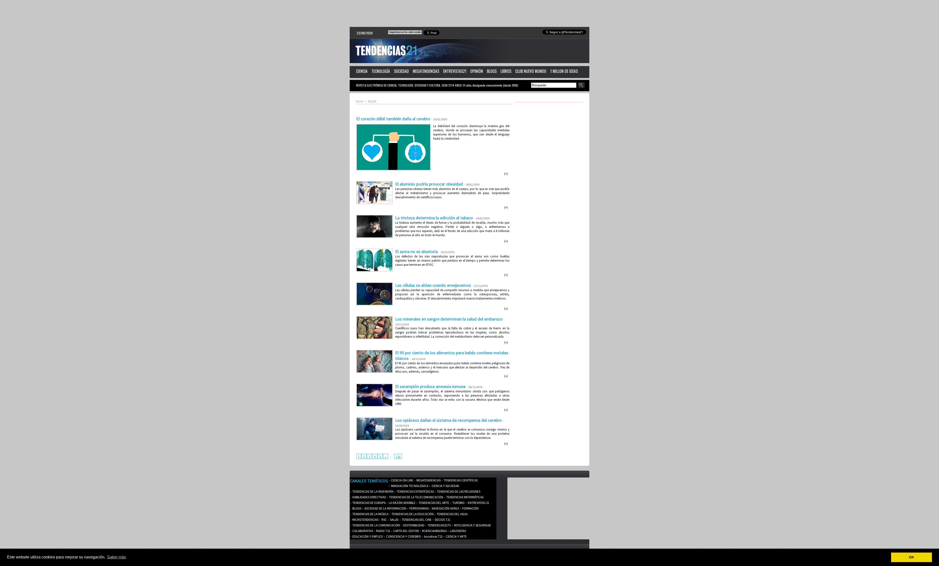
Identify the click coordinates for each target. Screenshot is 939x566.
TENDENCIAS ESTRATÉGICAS (415, 491)
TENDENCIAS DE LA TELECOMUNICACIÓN (415, 497)
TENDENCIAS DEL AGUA (452, 514)
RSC (384, 520)
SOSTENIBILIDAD (413, 525)
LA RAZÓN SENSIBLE (401, 503)
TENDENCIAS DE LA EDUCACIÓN (412, 514)
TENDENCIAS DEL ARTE (433, 503)
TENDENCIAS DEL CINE (416, 520)
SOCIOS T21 (442, 520)
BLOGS (492, 71)
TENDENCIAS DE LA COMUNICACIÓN (376, 525)
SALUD (372, 101)
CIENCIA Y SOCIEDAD (445, 486)
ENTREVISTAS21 (454, 71)
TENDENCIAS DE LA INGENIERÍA (372, 491)
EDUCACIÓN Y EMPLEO (367, 536)
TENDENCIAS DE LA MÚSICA (370, 514)
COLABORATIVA (362, 531)
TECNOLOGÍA (380, 71)
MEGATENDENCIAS (426, 71)
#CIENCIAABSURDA (434, 531)
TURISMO (458, 503)
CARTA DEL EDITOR (405, 531)
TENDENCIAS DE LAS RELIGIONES (458, 491)
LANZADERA (457, 531)
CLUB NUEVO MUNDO (530, 71)
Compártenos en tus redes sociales (405, 32)
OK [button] (911, 557)
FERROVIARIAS (419, 508)
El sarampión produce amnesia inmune (430, 386)
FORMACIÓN (470, 508)
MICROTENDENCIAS (365, 520)
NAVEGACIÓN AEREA (445, 508)
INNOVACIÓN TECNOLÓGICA (409, 486)
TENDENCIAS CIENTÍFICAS (460, 480)
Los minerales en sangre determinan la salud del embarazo (449, 319)
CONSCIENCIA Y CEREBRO (403, 536)
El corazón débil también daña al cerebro (393, 119)
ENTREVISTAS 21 (478, 503)
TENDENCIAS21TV (439, 525)
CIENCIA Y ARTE (456, 536)
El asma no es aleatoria (416, 251)
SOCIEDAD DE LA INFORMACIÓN (385, 508)
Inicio (359, 101)
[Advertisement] (469, 13)
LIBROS (506, 71)
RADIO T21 (382, 531)
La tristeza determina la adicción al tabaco (434, 218)
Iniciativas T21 (433, 536)
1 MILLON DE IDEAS (564, 71)
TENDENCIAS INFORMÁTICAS (464, 497)
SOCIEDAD (401, 71)
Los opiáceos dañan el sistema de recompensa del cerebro (448, 420)
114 (398, 456)
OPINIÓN (476, 71)
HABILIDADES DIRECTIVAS (369, 497)
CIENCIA (362, 71)
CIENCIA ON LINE (401, 480)
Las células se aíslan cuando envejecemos (433, 285)
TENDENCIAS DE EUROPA (369, 503)
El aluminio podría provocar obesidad (429, 184)
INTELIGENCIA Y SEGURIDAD (472, 525)
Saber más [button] (116, 557)
